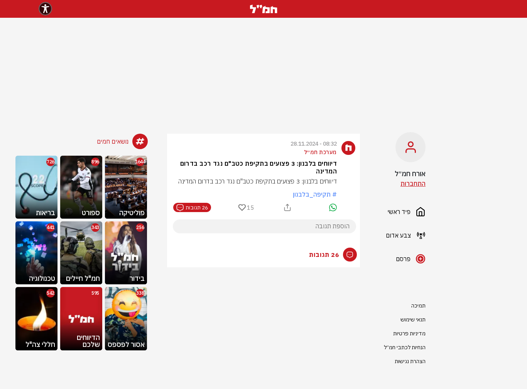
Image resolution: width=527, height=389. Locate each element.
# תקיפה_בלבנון (315, 194)
